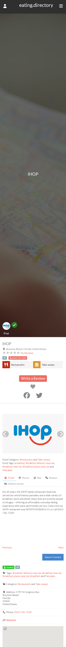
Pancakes (7, 470)
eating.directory (36, 5)
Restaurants (18, 364)
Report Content (53, 557)
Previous (7, 547)
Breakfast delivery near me (40, 463)
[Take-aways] (37, 364)
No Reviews (27, 353)
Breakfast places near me (36, 466)
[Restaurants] (6, 364)
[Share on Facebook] (27, 395)
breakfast (20, 463)
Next (61, 547)
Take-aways (48, 364)
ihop (6, 333)
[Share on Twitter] (39, 395)
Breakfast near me (12, 466)
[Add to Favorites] (33, 387)
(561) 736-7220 (23, 612)
